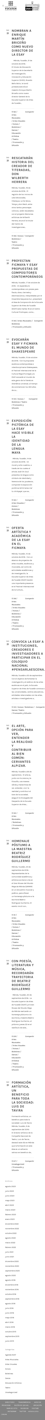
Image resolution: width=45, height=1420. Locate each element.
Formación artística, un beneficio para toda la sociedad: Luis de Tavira (23, 1096)
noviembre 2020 (12, 1266)
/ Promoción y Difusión (18, 143)
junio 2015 (9, 1341)
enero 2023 (10, 1219)
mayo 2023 (9, 1200)
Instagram (12, 1411)
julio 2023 (9, 1191)
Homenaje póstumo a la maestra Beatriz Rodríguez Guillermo (22, 851)
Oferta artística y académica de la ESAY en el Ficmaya (21, 538)
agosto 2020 (10, 1275)
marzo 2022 (10, 1242)
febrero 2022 (10, 1247)
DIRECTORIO (10, 1402)
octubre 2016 (10, 1294)
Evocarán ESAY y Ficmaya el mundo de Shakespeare (25, 345)
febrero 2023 (10, 1214)
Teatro (15, 139)
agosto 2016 (10, 1303)
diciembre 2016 (11, 1285)
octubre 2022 (10, 1233)
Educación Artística (16, 134)
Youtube (35, 1408)
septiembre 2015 (12, 1336)
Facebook (25, 1408)
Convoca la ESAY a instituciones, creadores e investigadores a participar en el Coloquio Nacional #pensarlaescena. (28, 655)
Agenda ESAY (10, 1355)
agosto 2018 (10, 1280)
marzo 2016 (10, 1327)
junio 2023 (9, 1196)
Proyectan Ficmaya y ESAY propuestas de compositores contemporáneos (27, 269)
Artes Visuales (19, 121)
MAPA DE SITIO (12, 1408)
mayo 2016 (9, 1317)
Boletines (16, 127)
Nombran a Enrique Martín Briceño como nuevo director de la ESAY (22, 42)
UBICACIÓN (37, 1405)
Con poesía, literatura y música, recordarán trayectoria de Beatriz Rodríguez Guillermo (23, 975)
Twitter (22, 1411)
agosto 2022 (10, 1238)
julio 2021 (9, 1252)
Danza (14, 130)
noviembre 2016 (12, 1289)
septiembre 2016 (12, 1299)
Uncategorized (18, 1164)
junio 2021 (9, 1257)
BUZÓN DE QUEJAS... (22, 1405)
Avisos (15, 124)
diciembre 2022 (12, 1224)
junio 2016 (9, 1313)
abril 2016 (9, 1322)
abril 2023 (9, 1205)
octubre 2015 (10, 1332)
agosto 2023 (10, 1186)
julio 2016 (9, 1308)
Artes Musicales (16, 116)
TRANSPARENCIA (24, 1402)
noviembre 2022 (12, 1228)
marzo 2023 (10, 1210)
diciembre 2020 (12, 1261)
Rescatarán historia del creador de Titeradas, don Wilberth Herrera (23, 170)
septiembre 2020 (12, 1271)
